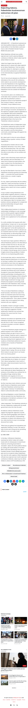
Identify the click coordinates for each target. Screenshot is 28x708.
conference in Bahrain (20, 465)
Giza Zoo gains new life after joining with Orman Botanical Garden (17, 681)
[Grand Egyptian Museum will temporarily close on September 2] (4, 677)
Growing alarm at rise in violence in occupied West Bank (7, 641)
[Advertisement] (14, 552)
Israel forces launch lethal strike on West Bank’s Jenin (21, 626)
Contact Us (13, 699)
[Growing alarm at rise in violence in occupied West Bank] (7, 634)
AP (3, 16)
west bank (14, 476)
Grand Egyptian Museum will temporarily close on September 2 (17, 676)
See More (14, 688)
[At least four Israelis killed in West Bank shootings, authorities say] (21, 634)
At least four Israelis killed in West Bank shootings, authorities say (21, 641)
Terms (14, 701)
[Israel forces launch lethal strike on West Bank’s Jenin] (21, 620)
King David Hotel (14, 468)
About (4, 699)
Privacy (23, 699)
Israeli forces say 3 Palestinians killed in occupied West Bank (6, 626)
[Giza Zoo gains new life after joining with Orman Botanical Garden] (4, 682)
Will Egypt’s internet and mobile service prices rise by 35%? (13, 669)
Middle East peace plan (14, 471)
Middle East (4, 5)
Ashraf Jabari (6, 465)
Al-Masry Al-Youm (17, 697)
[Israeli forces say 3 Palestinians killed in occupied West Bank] (7, 620)
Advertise (8, 699)
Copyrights (19, 699)
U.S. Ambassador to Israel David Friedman (14, 473)
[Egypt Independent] (14, 1)
